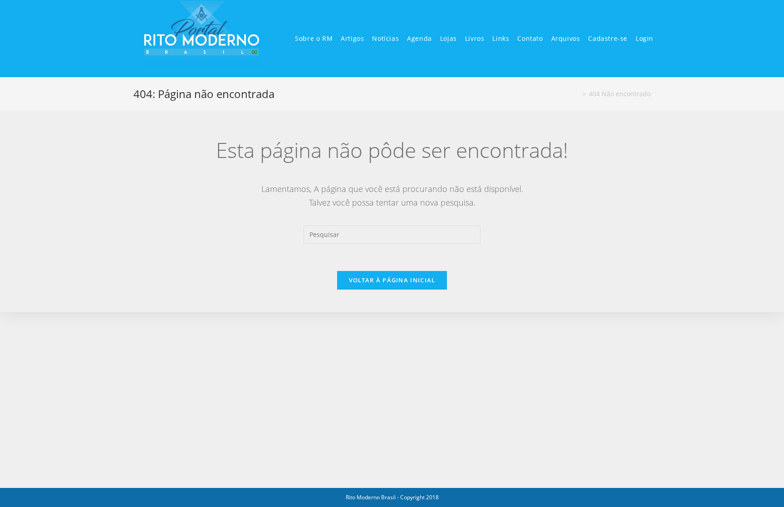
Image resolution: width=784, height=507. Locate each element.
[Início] (577, 93)
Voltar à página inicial (392, 280)
